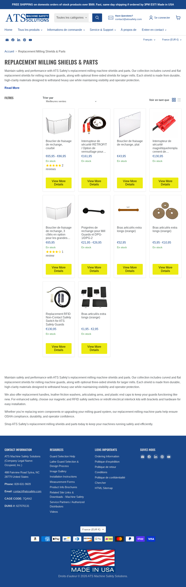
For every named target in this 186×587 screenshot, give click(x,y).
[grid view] (173, 99)
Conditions (101, 472)
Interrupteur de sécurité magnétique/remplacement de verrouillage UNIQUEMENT (165, 146)
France (170, 39)
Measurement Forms (62, 481)
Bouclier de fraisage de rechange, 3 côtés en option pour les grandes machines (59, 233)
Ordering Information (107, 456)
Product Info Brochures (63, 487)
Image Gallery (58, 471)
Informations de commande (65, 29)
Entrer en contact (153, 29)
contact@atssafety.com (27, 491)
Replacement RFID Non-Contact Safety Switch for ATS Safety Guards (58, 319)
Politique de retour (105, 466)
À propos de (128, 29)
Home (8, 29)
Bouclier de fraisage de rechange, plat (130, 143)
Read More (12, 87)
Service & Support (102, 29)
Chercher (100, 482)
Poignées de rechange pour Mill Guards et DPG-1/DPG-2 (93, 233)
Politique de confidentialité (110, 477)
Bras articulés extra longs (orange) (129, 229)
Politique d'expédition (107, 461)
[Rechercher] (97, 17)
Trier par (48, 97)
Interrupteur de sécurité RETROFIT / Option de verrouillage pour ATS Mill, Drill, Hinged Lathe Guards (94, 146)
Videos (54, 511)
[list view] (178, 99)
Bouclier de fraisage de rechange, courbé (59, 145)
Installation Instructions (63, 476)
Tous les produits (29, 29)
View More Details (59, 183)
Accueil (9, 51)
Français (147, 39)
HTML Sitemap (104, 488)
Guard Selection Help (62, 456)
